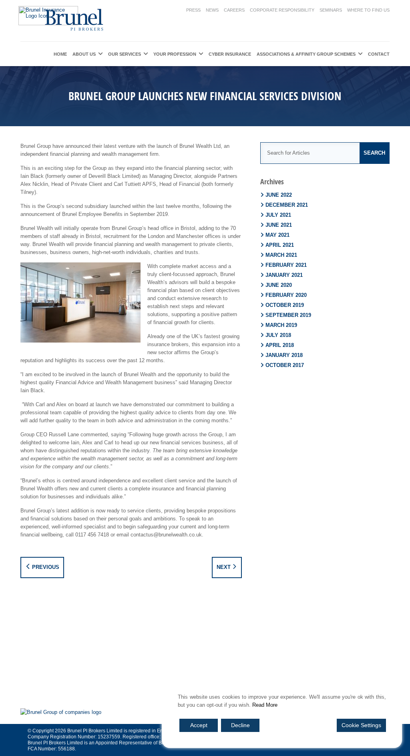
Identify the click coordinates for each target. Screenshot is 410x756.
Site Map (188, 650)
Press (193, 10)
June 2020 (278, 285)
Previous (44, 567)
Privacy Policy (154, 650)
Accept (198, 725)
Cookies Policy (111, 650)
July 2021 (278, 215)
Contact (379, 54)
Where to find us (368, 10)
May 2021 (277, 235)
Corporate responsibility (282, 10)
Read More (264, 705)
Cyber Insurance (230, 54)
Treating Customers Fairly (340, 650)
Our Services (124, 54)
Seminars (331, 10)
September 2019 (288, 315)
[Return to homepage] (62, 19)
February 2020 (286, 295)
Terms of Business (203, 662)
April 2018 (279, 345)
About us (84, 54)
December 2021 (286, 205)
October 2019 (284, 305)
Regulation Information (235, 650)
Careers (234, 10)
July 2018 (278, 335)
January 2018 (284, 355)
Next (224, 567)
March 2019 (281, 325)
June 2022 (278, 195)
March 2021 (281, 255)
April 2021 (279, 245)
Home (60, 54)
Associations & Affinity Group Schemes (306, 54)
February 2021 (286, 265)
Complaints (286, 650)
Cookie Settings (361, 725)
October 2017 (284, 365)
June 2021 (278, 225)
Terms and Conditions (59, 650)
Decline (240, 725)
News (212, 10)
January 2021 (284, 275)
